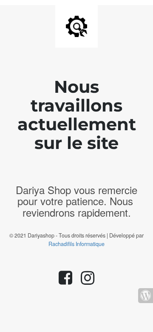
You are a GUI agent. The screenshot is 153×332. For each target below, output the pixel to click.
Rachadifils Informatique (76, 244)
